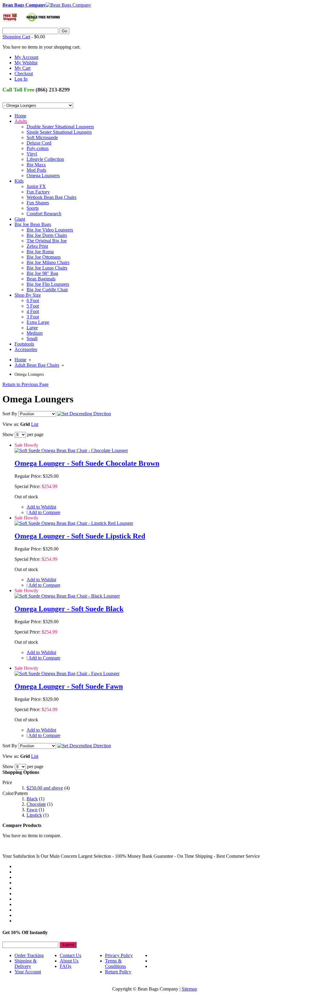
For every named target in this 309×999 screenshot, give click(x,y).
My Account (26, 57)
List (34, 424)
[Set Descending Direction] (84, 413)
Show (8, 434)
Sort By (9, 413)
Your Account (27, 971)
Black (32, 798)
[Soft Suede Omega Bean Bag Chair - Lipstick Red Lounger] (73, 523)
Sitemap (189, 988)
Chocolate (36, 804)
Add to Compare (44, 512)
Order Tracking (29, 955)
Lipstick (34, 815)
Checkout (23, 73)
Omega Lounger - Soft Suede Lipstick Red (79, 536)
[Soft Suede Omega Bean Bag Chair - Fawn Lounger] (66, 673)
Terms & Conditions (115, 963)
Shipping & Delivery (25, 963)
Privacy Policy (119, 955)
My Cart (22, 68)
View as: (10, 424)
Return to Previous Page (25, 384)
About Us (69, 960)
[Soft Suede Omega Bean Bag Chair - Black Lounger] (67, 595)
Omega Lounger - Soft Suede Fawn (68, 686)
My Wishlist (25, 62)
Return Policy (118, 971)
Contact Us (70, 955)
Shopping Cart (16, 36)
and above (45, 787)
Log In (20, 78)
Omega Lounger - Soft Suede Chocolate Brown (86, 463)
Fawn (32, 809)
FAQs (65, 966)
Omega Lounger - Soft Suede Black (68, 609)
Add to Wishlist (41, 506)
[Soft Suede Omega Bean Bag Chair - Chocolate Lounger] (71, 450)
